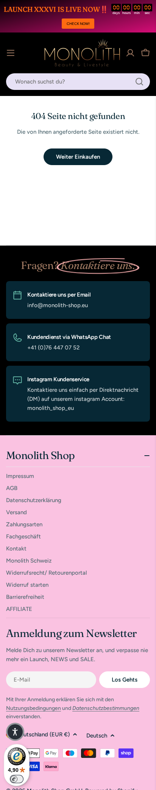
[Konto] (130, 52)
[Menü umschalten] (10, 52)
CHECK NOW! (78, 24)
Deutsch (96, 735)
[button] (15, 732)
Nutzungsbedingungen (33, 708)
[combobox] (78, 81)
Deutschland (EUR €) (43, 734)
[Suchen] (139, 81)
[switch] (16, 779)
